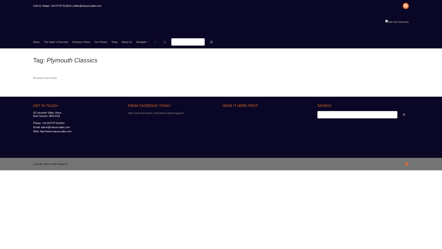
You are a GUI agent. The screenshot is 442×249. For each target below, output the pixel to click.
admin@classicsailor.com (55, 127)
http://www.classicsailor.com (56, 131)
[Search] (211, 42)
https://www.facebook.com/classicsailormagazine (156, 113)
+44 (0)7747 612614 (53, 123)
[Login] (155, 42)
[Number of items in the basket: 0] (165, 42)
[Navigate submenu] (147, 42)
